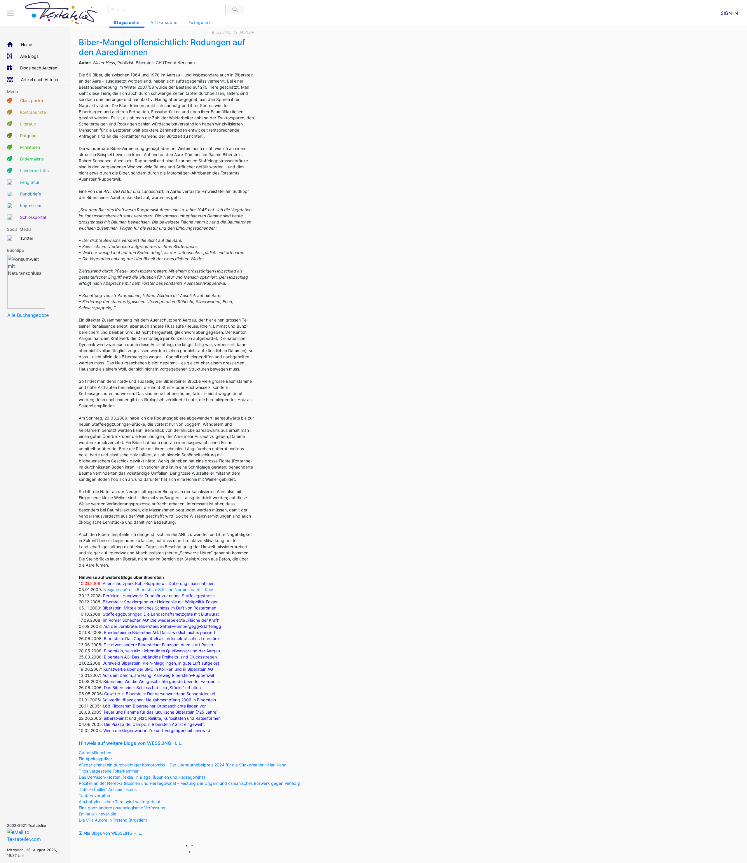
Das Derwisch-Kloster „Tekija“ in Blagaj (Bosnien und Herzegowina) (142, 777)
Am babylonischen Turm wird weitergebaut (119, 801)
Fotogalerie (201, 22)
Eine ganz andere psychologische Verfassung (122, 807)
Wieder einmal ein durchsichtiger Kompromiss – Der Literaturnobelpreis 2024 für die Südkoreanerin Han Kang (183, 764)
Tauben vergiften (95, 795)
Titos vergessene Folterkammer (109, 770)
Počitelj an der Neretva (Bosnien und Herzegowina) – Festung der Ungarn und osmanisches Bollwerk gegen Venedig (189, 783)
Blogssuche (127, 22)
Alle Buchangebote (28, 315)
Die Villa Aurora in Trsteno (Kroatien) (113, 819)
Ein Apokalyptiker (95, 758)
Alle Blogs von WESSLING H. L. (112, 833)
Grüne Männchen (95, 752)
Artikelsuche (164, 22)
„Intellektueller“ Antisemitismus (108, 789)
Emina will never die (97, 813)
